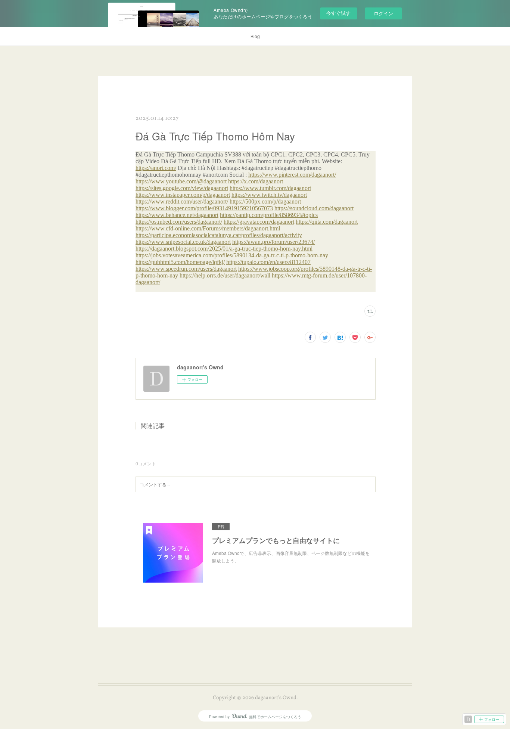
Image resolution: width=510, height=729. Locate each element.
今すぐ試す (338, 12)
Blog (255, 36)
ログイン (383, 13)
